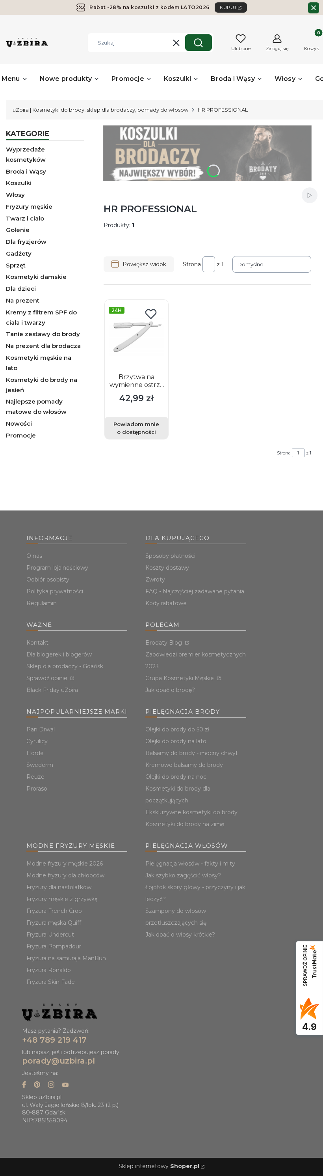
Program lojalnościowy (57, 567)
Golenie (18, 230)
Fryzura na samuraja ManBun (66, 958)
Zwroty (155, 579)
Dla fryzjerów (26, 241)
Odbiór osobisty (47, 579)
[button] (198, 42)
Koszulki (19, 183)
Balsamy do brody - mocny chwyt (191, 753)
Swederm (39, 764)
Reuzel (36, 776)
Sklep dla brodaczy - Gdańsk (64, 666)
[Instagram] (51, 1085)
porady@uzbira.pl (58, 1061)
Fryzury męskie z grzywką (62, 899)
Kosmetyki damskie (36, 276)
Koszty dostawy (167, 567)
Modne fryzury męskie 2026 (64, 863)
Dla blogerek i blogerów (59, 654)
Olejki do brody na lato (175, 741)
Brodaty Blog (164, 642)
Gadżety (19, 253)
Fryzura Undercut (50, 934)
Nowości (19, 423)
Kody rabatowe (166, 603)
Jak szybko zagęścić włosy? (183, 875)
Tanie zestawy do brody (43, 334)
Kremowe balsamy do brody (184, 764)
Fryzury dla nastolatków (58, 887)
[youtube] (65, 1085)
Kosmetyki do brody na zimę (184, 824)
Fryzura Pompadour (53, 946)
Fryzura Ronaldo (48, 970)
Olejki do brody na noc (175, 776)
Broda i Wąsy (26, 171)
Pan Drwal (40, 729)
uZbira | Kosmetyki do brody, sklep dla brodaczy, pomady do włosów (100, 110)
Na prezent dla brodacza (43, 346)
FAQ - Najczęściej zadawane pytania (194, 591)
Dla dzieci (21, 288)
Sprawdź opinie (47, 678)
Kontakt (37, 642)
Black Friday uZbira (52, 690)
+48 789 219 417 (54, 1040)
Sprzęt (16, 265)
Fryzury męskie (29, 206)
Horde (35, 753)
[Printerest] (37, 1085)
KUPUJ (228, 7)
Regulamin (41, 603)
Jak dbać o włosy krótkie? (180, 934)
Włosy (15, 194)
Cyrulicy (37, 741)
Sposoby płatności (170, 555)
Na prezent (22, 300)
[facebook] (24, 1085)
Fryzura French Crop (54, 910)
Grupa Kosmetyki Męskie (180, 678)
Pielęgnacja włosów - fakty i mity (190, 863)
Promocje (21, 435)
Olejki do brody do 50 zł (177, 729)
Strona (192, 264)
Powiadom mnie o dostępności (136, 428)
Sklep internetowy (159, 1166)
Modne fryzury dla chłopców (65, 875)
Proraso (36, 788)
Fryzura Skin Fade (50, 981)
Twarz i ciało (25, 218)
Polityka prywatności (54, 591)
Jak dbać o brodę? (170, 690)
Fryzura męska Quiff (53, 922)
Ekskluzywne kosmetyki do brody (191, 812)
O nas (34, 555)
